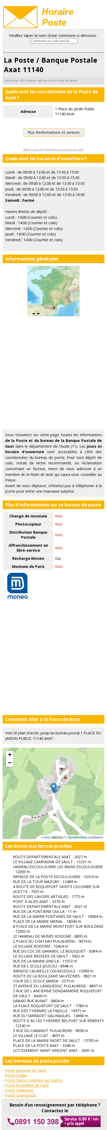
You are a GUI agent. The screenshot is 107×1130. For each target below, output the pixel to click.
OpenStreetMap (77, 837)
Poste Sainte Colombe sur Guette (34, 1080)
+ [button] (9, 754)
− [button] (9, 762)
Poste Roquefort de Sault (27, 1085)
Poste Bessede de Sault (25, 1070)
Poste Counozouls (20, 1095)
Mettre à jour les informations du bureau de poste (53, 149)
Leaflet (45, 837)
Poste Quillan (16, 1075)
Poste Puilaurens (19, 1090)
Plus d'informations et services (54, 132)
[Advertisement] (53, 373)
